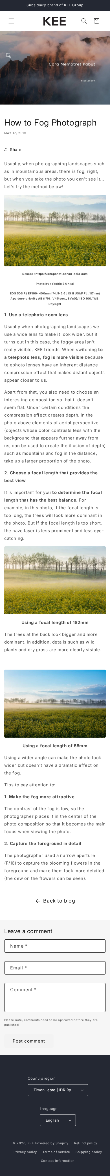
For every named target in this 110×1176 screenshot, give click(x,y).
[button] (11, 21)
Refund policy (85, 1143)
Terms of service (56, 1152)
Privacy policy (25, 1152)
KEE (31, 1143)
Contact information (58, 1161)
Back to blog (59, 901)
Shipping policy (89, 1152)
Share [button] (15, 149)
